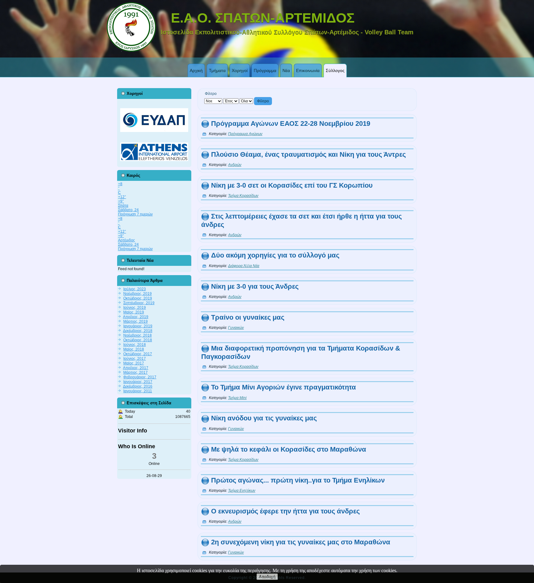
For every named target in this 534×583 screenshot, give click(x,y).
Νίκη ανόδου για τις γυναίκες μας (264, 418)
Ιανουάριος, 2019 (137, 326)
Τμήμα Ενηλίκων (241, 490)
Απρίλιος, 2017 (135, 368)
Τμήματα (217, 70)
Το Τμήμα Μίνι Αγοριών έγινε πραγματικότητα (283, 387)
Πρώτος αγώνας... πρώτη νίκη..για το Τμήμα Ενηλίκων (298, 480)
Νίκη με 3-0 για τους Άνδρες (255, 286)
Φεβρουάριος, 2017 (139, 377)
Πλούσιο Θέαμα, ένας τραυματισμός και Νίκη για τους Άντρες (308, 154)
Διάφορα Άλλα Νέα (243, 266)
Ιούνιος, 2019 (134, 307)
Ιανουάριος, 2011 (137, 391)
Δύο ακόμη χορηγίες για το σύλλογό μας (275, 255)
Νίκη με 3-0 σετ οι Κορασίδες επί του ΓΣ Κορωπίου (292, 185)
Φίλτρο (263, 101)
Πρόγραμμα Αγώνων (245, 134)
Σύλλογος (335, 70)
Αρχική (196, 70)
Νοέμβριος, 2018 (137, 335)
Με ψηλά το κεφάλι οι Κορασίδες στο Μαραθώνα (288, 449)
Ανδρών (234, 165)
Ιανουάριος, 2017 (137, 382)
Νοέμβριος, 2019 (137, 294)
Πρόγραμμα (265, 70)
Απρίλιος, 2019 (135, 317)
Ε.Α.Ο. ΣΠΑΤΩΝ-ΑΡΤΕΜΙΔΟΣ (262, 17)
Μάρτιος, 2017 (135, 372)
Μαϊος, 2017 (133, 363)
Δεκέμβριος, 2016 (137, 386)
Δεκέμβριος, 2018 (137, 331)
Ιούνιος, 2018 (134, 345)
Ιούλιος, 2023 (134, 289)
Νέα (286, 70)
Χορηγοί (240, 70)
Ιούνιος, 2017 (134, 358)
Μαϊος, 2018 (133, 349)
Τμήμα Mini (237, 398)
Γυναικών (236, 328)
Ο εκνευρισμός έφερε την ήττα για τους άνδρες (285, 511)
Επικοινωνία (308, 70)
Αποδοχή (267, 576)
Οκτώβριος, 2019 (137, 298)
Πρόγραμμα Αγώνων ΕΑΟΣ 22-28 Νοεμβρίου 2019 (290, 123)
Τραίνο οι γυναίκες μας (247, 317)
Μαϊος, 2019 (133, 312)
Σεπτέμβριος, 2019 (139, 303)
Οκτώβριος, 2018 (137, 340)
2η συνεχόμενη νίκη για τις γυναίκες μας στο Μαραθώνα (300, 542)
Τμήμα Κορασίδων (243, 196)
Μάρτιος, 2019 (135, 321)
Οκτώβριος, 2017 (137, 354)
